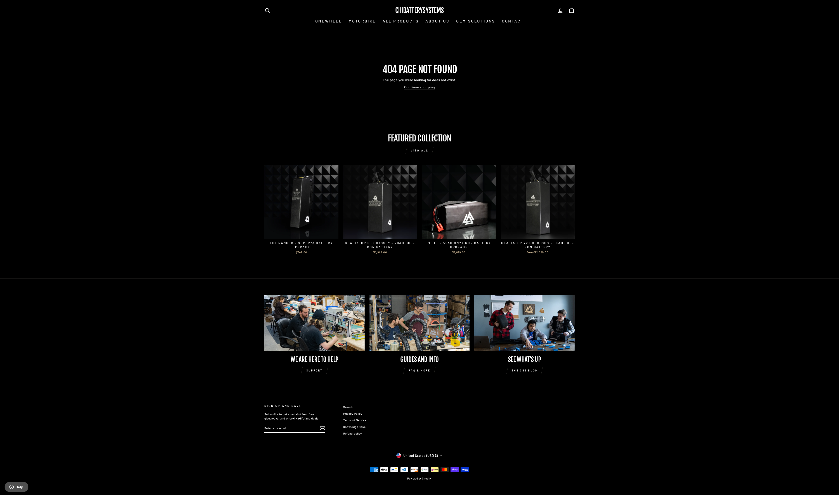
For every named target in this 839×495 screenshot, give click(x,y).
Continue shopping (419, 87)
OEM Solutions (475, 21)
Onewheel (328, 21)
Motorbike (362, 21)
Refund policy (352, 433)
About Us (437, 21)
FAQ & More (419, 370)
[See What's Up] (524, 323)
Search (348, 407)
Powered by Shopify (419, 478)
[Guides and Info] (419, 323)
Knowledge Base (354, 427)
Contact (513, 21)
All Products (401, 21)
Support (314, 370)
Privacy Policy (352, 413)
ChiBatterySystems (419, 10)
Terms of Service (354, 420)
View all (419, 150)
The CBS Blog (524, 370)
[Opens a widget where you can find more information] (16, 487)
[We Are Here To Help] (314, 323)
